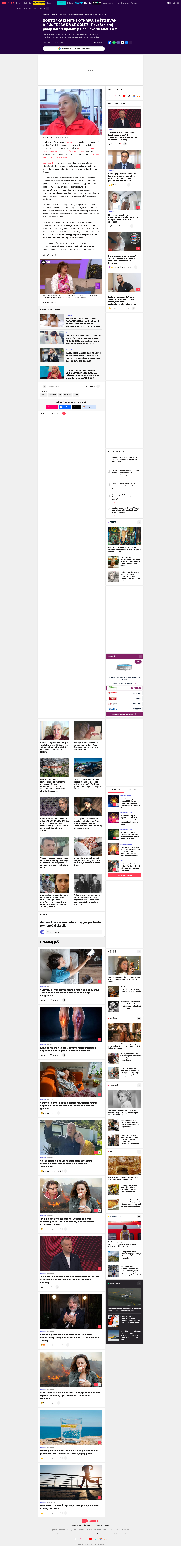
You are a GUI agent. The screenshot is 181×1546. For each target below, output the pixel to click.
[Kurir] (54, 1529)
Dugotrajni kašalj (50, 163)
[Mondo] (8, 3)
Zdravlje (63, 14)
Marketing (58, 1534)
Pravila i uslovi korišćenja (85, 1534)
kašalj (43, 395)
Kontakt (72, 1534)
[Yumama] (115, 1529)
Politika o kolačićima (100, 1534)
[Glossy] (81, 1529)
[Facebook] (110, 95)
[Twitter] (119, 95)
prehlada (68, 142)
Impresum (66, 1534)
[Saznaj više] (139, 522)
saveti (75, 395)
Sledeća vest (91, 386)
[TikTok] (129, 95)
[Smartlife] (97, 1529)
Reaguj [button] (45, 413)
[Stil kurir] (75, 1529)
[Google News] (133, 95)
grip (60, 395)
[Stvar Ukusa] (125, 1529)
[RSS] (138, 95)
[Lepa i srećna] (89, 1529)
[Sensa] (106, 1529)
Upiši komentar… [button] (53, 932)
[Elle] (69, 1529)
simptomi (67, 395)
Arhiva (111, 1534)
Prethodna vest (53, 386)
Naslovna (46, 14)
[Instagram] (115, 95)
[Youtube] (124, 95)
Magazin (55, 14)
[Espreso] (62, 1529)
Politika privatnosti (120, 1534)
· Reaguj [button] (116, 185)
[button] (99, 42)
